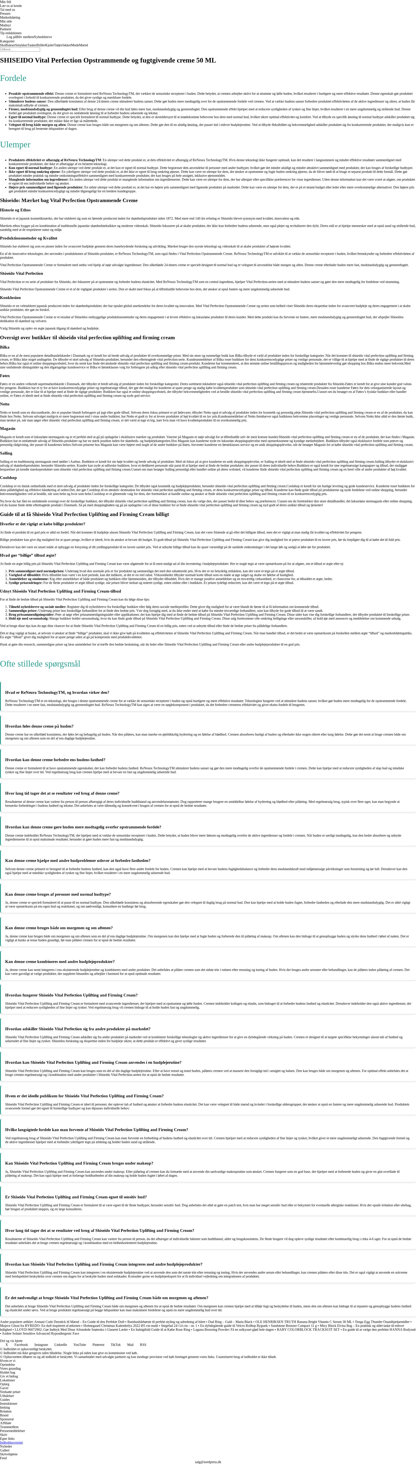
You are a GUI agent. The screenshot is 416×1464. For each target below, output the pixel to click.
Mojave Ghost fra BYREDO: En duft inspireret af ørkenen (40, 1325)
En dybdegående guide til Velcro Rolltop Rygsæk (234, 1325)
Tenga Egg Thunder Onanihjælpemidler (382, 1322)
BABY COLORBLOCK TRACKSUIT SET (308, 1329)
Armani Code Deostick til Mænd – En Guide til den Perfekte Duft (79, 1322)
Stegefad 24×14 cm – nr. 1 (179, 1325)
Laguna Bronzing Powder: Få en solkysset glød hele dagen (233, 1329)
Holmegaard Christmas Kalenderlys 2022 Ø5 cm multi (120, 1325)
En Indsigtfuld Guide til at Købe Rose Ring (160, 1329)
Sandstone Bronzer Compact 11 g (294, 1325)
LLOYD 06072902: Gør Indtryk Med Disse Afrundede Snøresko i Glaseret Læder (71, 1329)
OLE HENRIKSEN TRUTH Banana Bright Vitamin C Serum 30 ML (303, 1322)
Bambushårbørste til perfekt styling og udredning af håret (166, 1322)
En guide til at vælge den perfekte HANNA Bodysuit (379, 1329)
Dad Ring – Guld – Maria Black (230, 1322)
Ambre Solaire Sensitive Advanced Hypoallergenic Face (40, 1333)
